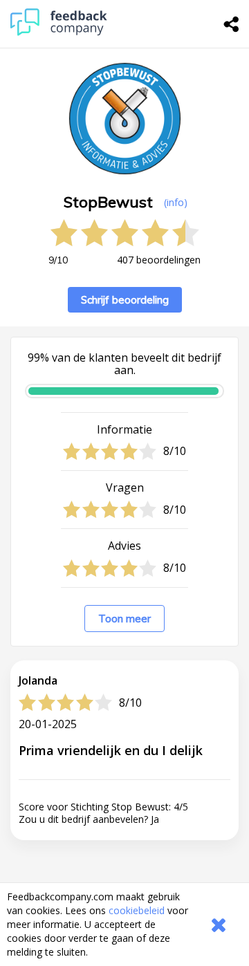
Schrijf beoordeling (125, 299)
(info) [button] (175, 202)
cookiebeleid (137, 910)
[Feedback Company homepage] (58, 32)
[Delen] (231, 24)
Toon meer (124, 618)
